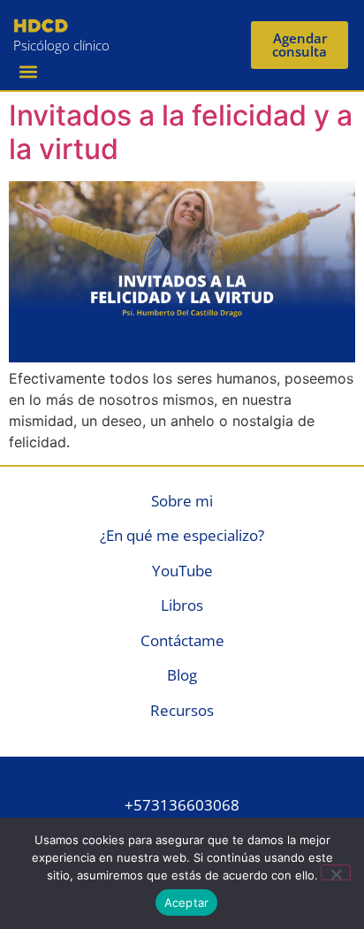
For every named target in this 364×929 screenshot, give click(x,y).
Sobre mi (182, 501)
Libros (182, 605)
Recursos (182, 710)
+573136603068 (182, 805)
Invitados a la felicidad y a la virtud (181, 132)
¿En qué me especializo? (182, 535)
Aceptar (186, 902)
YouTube (182, 570)
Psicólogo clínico (61, 45)
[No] (336, 872)
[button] (27, 71)
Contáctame (182, 640)
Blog (182, 675)
